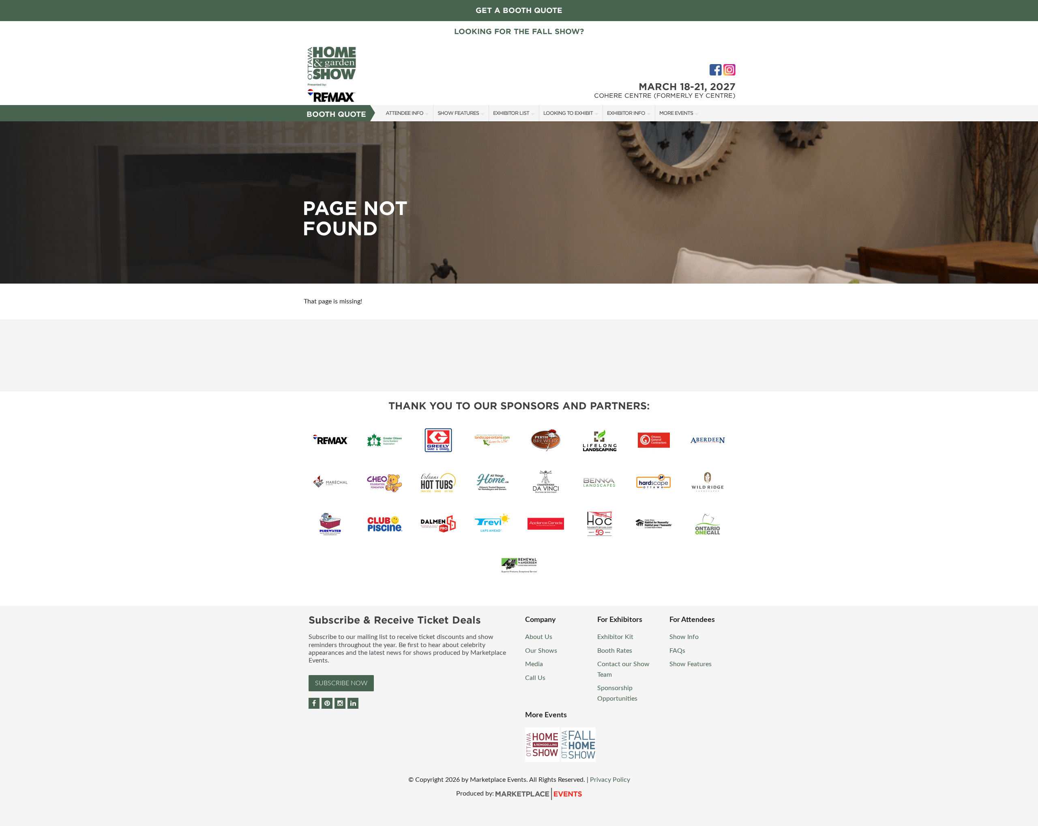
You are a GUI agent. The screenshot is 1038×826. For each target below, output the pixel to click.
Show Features (458, 113)
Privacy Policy (610, 780)
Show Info (684, 637)
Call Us (535, 678)
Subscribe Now (341, 683)
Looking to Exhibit (568, 113)
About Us (538, 637)
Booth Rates (614, 650)
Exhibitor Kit (615, 637)
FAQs (677, 650)
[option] (519, 202)
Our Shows (541, 650)
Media (534, 664)
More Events (676, 113)
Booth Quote (336, 114)
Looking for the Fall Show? (519, 31)
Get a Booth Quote (519, 10)
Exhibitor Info (626, 113)
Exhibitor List (511, 113)
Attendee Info (404, 113)
